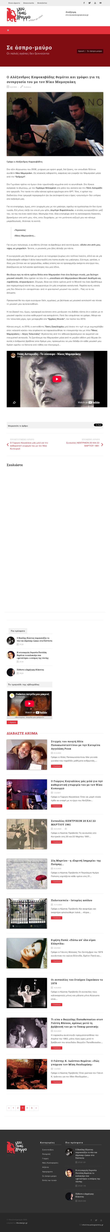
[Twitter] (89, 3)
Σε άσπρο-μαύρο (94, 51)
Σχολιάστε (27, 87)
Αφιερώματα (47, 1172)
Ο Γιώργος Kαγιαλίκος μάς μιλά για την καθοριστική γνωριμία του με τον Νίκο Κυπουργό (29, 446)
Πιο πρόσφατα (18, 631)
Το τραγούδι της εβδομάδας (23, 684)
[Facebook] (84, 3)
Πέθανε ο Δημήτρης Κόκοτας (30, 669)
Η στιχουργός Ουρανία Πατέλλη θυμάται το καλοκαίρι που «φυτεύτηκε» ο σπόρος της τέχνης (33, 655)
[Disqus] (55, 504)
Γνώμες (45, 1159)
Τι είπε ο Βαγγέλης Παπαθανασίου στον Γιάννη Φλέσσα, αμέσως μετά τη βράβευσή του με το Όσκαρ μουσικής (77, 1023)
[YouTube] (95, 3)
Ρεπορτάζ (46, 1154)
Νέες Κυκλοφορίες (50, 1163)
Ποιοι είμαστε (14, 3)
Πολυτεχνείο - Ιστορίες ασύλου (71, 900)
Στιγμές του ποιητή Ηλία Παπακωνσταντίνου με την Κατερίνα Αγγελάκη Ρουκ (75, 745)
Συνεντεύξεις (48, 1150)
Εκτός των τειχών (49, 1180)
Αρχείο (12, 722)
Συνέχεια (57, 766)
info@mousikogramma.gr (92, 1225)
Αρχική (81, 51)
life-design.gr (22, 1223)
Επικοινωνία (28, 3)
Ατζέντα (45, 1167)
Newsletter (42, 3)
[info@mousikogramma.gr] (100, 3)
